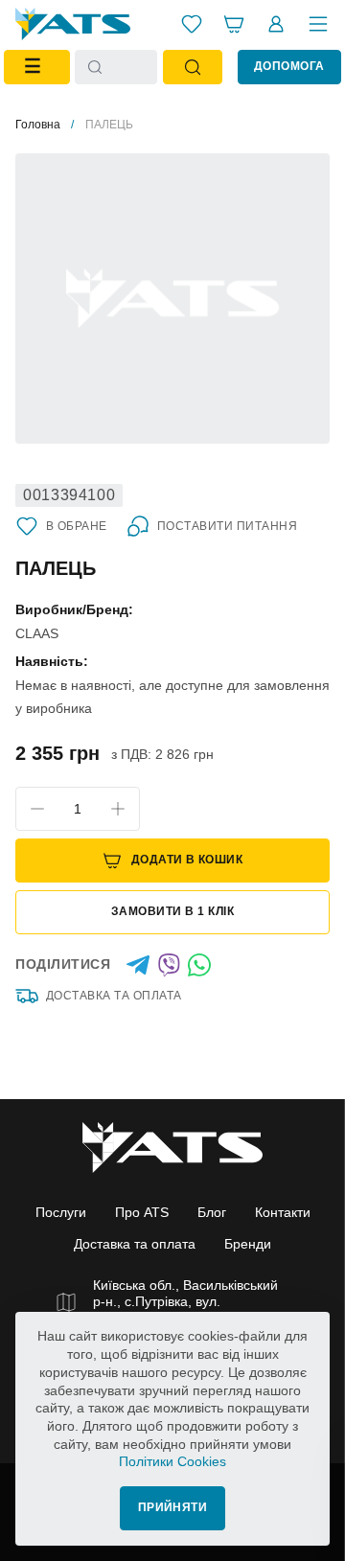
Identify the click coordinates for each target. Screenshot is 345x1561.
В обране (76, 526)
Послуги (60, 1212)
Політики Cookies (172, 1461)
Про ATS (142, 1212)
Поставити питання (227, 526)
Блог (211, 1212)
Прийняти (173, 1507)
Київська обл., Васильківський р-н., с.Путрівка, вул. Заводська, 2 (185, 1301)
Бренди (247, 1243)
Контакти (282, 1212)
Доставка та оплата (114, 995)
